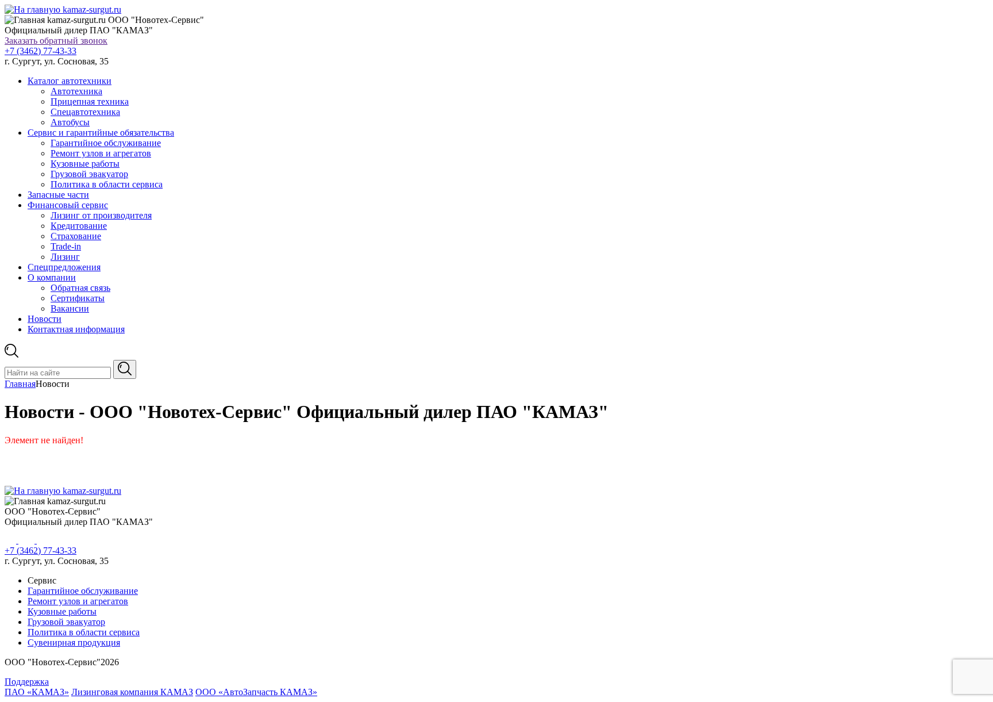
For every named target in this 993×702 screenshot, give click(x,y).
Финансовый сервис (68, 205)
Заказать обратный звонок (56, 40)
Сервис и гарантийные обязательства (101, 132)
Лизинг (65, 257)
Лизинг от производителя (101, 215)
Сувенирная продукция (74, 642)
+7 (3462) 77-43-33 (40, 51)
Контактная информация (76, 329)
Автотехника (76, 91)
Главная (20, 384)
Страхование (76, 236)
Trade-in (66, 246)
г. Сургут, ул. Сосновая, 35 (57, 61)
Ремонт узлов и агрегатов (101, 153)
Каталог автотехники (69, 81)
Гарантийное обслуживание (106, 143)
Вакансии (70, 308)
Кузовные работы (85, 163)
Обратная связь (80, 288)
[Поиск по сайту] (124, 369)
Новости (44, 319)
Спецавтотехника (85, 112)
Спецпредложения (64, 267)
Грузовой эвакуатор (89, 174)
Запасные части (58, 195)
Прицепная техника (90, 101)
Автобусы (70, 122)
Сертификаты (78, 298)
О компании (52, 277)
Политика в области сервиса (107, 184)
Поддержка (27, 681)
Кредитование (79, 226)
